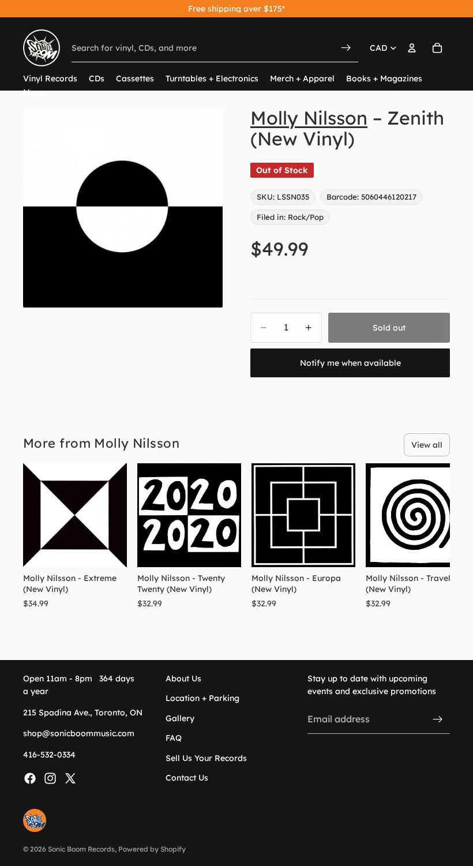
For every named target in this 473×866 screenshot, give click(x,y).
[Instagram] (50, 778)
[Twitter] (70, 778)
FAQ (174, 738)
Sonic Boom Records (81, 849)
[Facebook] (30, 778)
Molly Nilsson (308, 117)
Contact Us (187, 778)
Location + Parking (202, 698)
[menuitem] (33, 92)
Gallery (180, 718)
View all (426, 445)
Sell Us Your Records (206, 757)
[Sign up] (438, 719)
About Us (183, 678)
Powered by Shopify (152, 849)
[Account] (412, 48)
